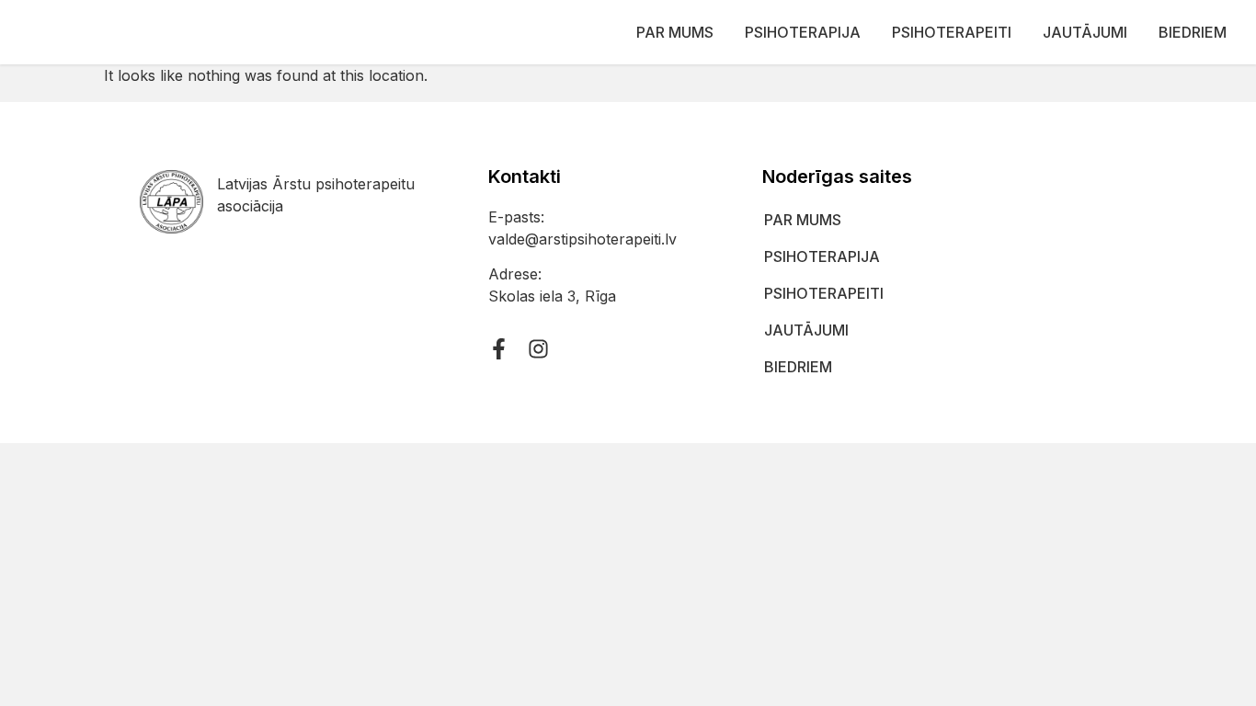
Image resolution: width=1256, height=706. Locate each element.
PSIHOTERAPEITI (951, 32)
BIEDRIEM (1193, 32)
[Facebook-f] (498, 348)
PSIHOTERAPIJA (803, 32)
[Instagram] (538, 348)
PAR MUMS (675, 32)
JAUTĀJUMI (1085, 32)
